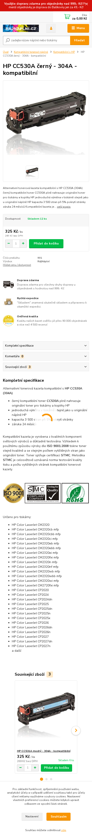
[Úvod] (21, 28)
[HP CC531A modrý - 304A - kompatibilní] (46, 715)
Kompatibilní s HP (64, 52)
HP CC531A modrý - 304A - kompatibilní (43, 751)
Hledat (79, 40)
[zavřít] (86, 4)
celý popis (64, 207)
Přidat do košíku (46, 243)
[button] (41, 779)
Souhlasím (59, 816)
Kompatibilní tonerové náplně (31, 52)
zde (63, 830)
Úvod (5, 52)
